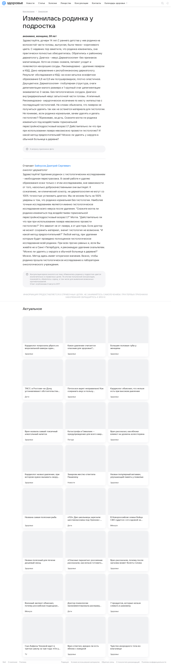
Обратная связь (108, 662)
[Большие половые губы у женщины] (128, 336)
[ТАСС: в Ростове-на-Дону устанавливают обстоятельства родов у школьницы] (43, 379)
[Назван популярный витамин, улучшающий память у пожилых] (128, 465)
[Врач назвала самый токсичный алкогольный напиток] (43, 422)
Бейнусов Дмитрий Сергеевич (53, 165)
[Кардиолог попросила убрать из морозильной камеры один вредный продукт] (43, 336)
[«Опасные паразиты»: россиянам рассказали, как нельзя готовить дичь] (85, 551)
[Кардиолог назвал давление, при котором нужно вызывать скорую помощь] (43, 465)
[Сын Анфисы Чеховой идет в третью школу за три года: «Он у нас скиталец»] (43, 637)
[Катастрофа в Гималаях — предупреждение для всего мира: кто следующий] (85, 422)
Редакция (65, 662)
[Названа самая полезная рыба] (43, 508)
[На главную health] (14, 3)
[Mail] (4, 3)
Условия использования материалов (85, 662)
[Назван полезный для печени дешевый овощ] (43, 551)
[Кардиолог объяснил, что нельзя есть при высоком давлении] (128, 379)
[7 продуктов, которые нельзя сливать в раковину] (128, 594)
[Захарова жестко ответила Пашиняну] (85, 465)
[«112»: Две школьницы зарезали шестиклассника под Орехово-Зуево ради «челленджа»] (85, 508)
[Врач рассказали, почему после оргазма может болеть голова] (128, 551)
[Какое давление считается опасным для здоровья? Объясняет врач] (85, 336)
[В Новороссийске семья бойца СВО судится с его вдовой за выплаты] (128, 508)
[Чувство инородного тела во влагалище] (128, 637)
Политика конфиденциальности (154, 662)
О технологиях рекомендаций (127, 662)
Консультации (28, 11)
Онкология (43, 11)
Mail (4, 662)
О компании (12, 662)
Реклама (22, 662)
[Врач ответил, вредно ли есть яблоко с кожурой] (85, 637)
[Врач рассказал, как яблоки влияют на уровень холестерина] (128, 422)
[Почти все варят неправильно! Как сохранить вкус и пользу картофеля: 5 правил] (85, 379)
